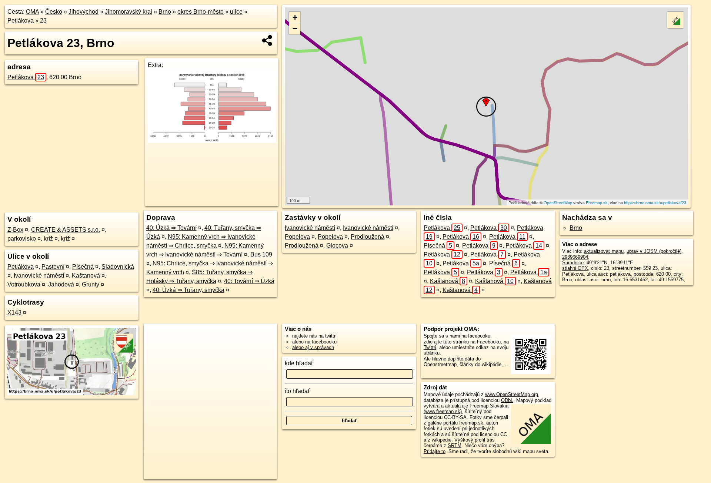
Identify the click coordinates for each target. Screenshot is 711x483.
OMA (32, 12)
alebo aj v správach (313, 347)
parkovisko (21, 238)
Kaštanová (86, 275)
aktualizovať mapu (604, 251)
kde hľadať (299, 363)
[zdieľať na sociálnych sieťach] (267, 40)
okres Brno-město (200, 12)
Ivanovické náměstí (39, 275)
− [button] (295, 28)
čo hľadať (297, 391)
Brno (164, 12)
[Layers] (675, 20)
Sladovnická (117, 267)
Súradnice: (573, 262)
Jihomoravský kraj (128, 12)
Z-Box (15, 230)
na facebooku (475, 336)
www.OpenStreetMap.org (511, 394)
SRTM (454, 445)
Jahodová (61, 284)
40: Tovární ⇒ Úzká (249, 281)
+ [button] (295, 17)
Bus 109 (261, 254)
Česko (53, 12)
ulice (236, 12)
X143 (14, 312)
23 (43, 20)
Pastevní (52, 267)
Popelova (297, 237)
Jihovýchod (84, 12)
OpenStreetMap (558, 202)
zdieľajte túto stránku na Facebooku (462, 342)
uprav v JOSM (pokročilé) (654, 251)
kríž (48, 238)
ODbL (507, 400)
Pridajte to (434, 451)
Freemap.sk (597, 202)
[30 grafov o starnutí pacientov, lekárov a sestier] (212, 141)
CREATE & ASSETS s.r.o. (65, 230)
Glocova (337, 245)
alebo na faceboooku (314, 342)
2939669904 (575, 257)
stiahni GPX (575, 268)
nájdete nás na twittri (314, 336)
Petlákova (20, 20)
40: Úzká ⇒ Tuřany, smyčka (188, 290)
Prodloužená (367, 237)
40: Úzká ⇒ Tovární (171, 228)
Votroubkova (23, 284)
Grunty (90, 284)
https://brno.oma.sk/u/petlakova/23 (655, 202)
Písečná (83, 267)
